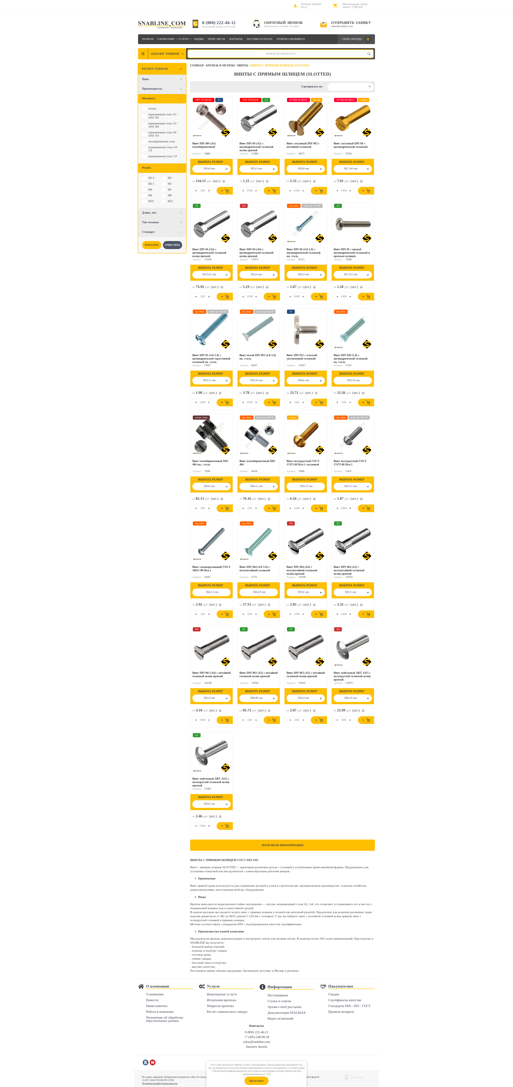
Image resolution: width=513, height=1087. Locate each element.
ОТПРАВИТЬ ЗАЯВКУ (351, 23)
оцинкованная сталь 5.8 (162, 156)
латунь (152, 108)
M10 (150, 201)
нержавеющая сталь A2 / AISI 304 (163, 125)
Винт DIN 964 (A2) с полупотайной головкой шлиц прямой (349, 570)
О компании (165, 39)
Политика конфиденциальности (159, 1083)
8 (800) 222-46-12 (219, 22)
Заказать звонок (256, 1046)
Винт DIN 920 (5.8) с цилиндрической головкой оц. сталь (351, 359)
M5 (170, 189)
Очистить (172, 244)
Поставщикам (278, 995)
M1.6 (151, 177)
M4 (150, 189)
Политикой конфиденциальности (231, 1070)
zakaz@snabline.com (342, 26)
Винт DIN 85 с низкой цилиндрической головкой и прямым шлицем (352, 253)
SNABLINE (148, 39)
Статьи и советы (279, 1001)
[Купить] (225, 191)
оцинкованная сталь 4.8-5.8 (163, 149)
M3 (170, 183)
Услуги (183, 39)
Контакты (235, 39)
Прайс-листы (216, 39)
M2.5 (151, 183)
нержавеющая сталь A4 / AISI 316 (163, 134)
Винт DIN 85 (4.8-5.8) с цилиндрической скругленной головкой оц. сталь (211, 359)
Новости (152, 1000)
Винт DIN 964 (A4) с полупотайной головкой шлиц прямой (302, 570)
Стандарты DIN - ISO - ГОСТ (349, 1006)
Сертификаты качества (344, 1000)
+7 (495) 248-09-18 (256, 1037)
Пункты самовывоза (291, 39)
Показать (152, 244)
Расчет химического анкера (227, 1012)
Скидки (199, 39)
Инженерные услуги (222, 994)
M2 (170, 177)
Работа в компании (160, 1012)
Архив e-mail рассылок (284, 1007)
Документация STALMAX (287, 1013)
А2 (306, 904)
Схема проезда (352, 39)
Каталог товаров (165, 53)
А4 (311, 904)
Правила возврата (341, 1012)
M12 (170, 201)
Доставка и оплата (260, 39)
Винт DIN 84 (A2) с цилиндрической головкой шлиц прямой (256, 147)
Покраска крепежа (220, 1006)
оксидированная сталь (161, 141)
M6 (150, 195)
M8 (170, 195)
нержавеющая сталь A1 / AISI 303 (163, 116)
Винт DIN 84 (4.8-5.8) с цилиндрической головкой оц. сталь (303, 253)
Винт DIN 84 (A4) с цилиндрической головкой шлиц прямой (256, 253)
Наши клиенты (156, 1006)
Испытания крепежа (221, 1000)
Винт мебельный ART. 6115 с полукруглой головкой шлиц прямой (352, 676)
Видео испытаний (280, 1018)
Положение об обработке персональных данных (164, 1019)
